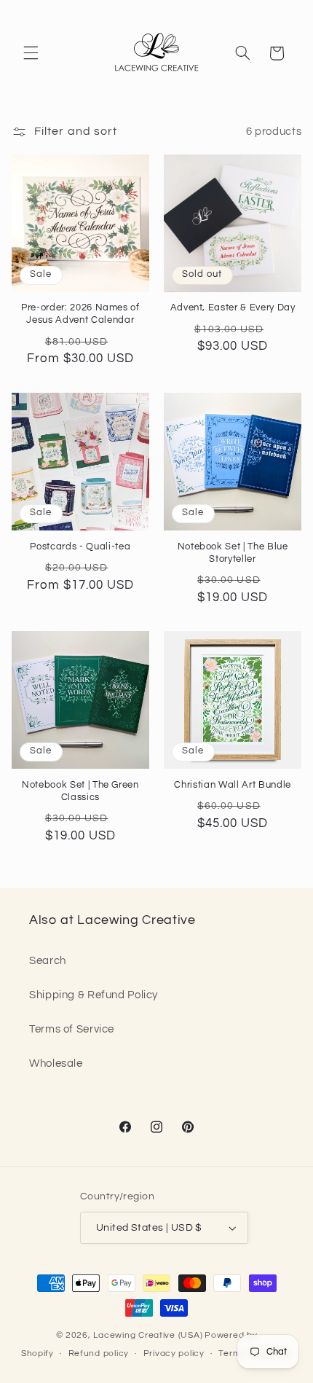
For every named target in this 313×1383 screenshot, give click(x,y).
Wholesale (56, 1063)
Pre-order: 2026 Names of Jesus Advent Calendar (80, 313)
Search (47, 960)
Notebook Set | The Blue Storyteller (233, 552)
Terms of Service (71, 1029)
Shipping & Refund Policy (93, 995)
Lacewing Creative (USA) (147, 1335)
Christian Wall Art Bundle (232, 785)
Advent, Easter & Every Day (233, 307)
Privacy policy (174, 1353)
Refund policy (99, 1353)
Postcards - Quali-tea (80, 546)
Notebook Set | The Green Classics (80, 791)
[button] (30, 53)
